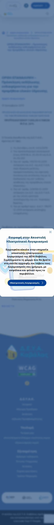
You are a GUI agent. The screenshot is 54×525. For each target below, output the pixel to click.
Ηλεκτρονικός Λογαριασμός (24, 283)
